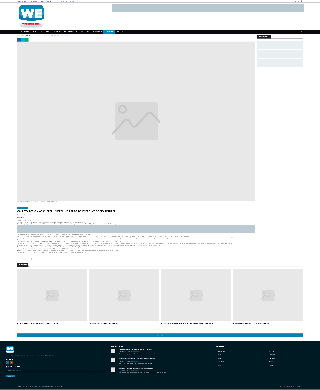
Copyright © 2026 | (22, 386)
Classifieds (120, 31)
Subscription (97, 31)
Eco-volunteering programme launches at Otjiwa (38, 323)
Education (80, 31)
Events (88, 31)
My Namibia (58, 386)
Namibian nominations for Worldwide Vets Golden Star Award (187, 323)
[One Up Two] (301, 1)
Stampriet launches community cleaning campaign (137, 359)
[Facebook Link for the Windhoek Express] (7, 362)
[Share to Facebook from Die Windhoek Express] (19, 40)
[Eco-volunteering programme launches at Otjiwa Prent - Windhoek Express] (52, 295)
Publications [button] (45, 31)
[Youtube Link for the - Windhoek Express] (11, 362)
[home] (64, 16)
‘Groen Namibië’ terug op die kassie (103, 323)
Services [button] (34, 31)
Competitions (109, 31)
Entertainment (69, 31)
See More (160, 335)
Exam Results (22, 1)
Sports (219, 354)
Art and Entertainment (224, 351)
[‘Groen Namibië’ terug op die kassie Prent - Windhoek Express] (124, 295)
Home (19, 35)
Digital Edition (24, 31)
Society (271, 365)
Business (271, 351)
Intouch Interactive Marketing (46, 386)
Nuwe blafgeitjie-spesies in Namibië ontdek (251, 323)
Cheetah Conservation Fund (39, 259)
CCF (50, 259)
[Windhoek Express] (10, 349)
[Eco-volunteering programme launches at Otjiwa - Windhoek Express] (113, 369)
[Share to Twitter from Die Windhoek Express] (23, 40)
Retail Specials (32, 1)
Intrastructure (221, 361)
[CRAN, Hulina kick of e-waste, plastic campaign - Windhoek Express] (113, 351)
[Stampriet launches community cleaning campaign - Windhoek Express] (113, 360)
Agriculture (272, 354)
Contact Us (281, 386)
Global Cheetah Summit (24, 259)
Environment (26, 35)
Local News (57, 31)
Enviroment (272, 358)
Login (50, 1)
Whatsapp (42, 1)
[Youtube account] (298, 1)
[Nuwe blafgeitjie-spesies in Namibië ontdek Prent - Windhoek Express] (268, 295)
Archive (299, 386)
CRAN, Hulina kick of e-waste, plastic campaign (135, 349)
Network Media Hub (33, 386)
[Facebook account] (295, 1)
